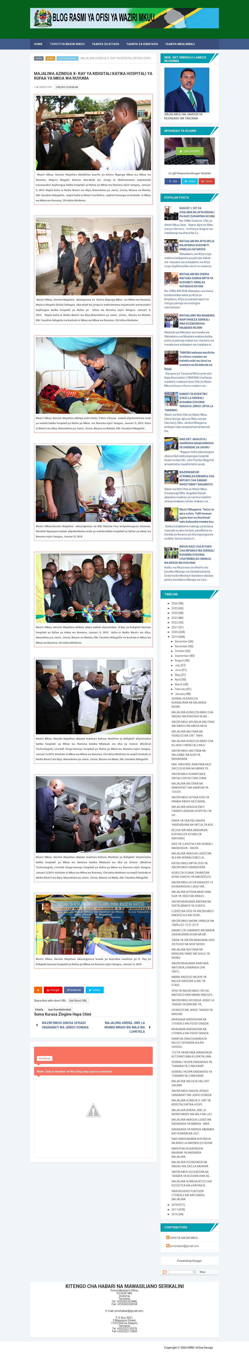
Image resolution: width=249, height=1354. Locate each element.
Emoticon (44, 1058)
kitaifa (50, 58)
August (179, 660)
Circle (208, 181)
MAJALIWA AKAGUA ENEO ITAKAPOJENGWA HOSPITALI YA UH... (192, 811)
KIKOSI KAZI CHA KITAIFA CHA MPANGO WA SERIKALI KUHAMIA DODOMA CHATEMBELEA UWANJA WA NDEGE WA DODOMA (189, 554)
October (180, 651)
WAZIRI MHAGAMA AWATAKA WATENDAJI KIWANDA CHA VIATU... (190, 967)
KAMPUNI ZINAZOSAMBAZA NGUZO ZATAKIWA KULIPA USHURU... (189, 1042)
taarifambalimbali (67, 58)
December (181, 641)
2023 (175, 617)
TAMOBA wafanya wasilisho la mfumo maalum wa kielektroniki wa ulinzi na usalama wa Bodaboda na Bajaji (189, 360)
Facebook (74, 990)
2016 (175, 1214)
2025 (175, 608)
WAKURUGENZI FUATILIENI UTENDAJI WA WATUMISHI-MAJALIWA (188, 1195)
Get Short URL (78, 1000)
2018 (175, 1204)
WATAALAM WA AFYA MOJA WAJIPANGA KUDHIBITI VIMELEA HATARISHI (196, 245)
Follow (191, 181)
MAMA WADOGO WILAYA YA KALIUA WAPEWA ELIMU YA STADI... (189, 981)
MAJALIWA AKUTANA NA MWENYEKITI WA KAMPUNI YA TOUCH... (190, 787)
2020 (175, 632)
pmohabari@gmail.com (184, 1246)
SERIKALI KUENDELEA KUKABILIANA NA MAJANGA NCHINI (189, 702)
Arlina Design (204, 1347)
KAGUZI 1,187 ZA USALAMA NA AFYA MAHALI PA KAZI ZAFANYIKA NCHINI (197, 212)
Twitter (96, 990)
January (180, 693)
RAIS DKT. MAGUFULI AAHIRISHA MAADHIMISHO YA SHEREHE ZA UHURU (196, 443)
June (178, 670)
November (181, 646)
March (179, 684)
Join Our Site (191, 151)
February (180, 689)
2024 (175, 612)
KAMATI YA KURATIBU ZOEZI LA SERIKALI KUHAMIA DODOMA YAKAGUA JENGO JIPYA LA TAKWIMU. (188, 402)
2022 (175, 622)
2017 (175, 1209)
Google (54, 990)
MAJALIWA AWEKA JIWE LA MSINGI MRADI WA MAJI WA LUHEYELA (124, 1027)
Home (39, 58)
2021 (175, 627)
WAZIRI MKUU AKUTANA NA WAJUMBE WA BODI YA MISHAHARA (189, 754)
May (178, 674)
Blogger (197, 1260)
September (182, 655)
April (178, 679)
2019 (175, 636)
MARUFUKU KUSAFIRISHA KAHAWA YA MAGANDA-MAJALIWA (187, 1152)
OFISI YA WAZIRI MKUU (184, 1237)
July (178, 665)
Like (174, 181)
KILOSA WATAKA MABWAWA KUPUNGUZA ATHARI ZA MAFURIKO (190, 834)
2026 (175, 603)
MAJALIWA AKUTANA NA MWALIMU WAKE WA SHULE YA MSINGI (191, 953)
